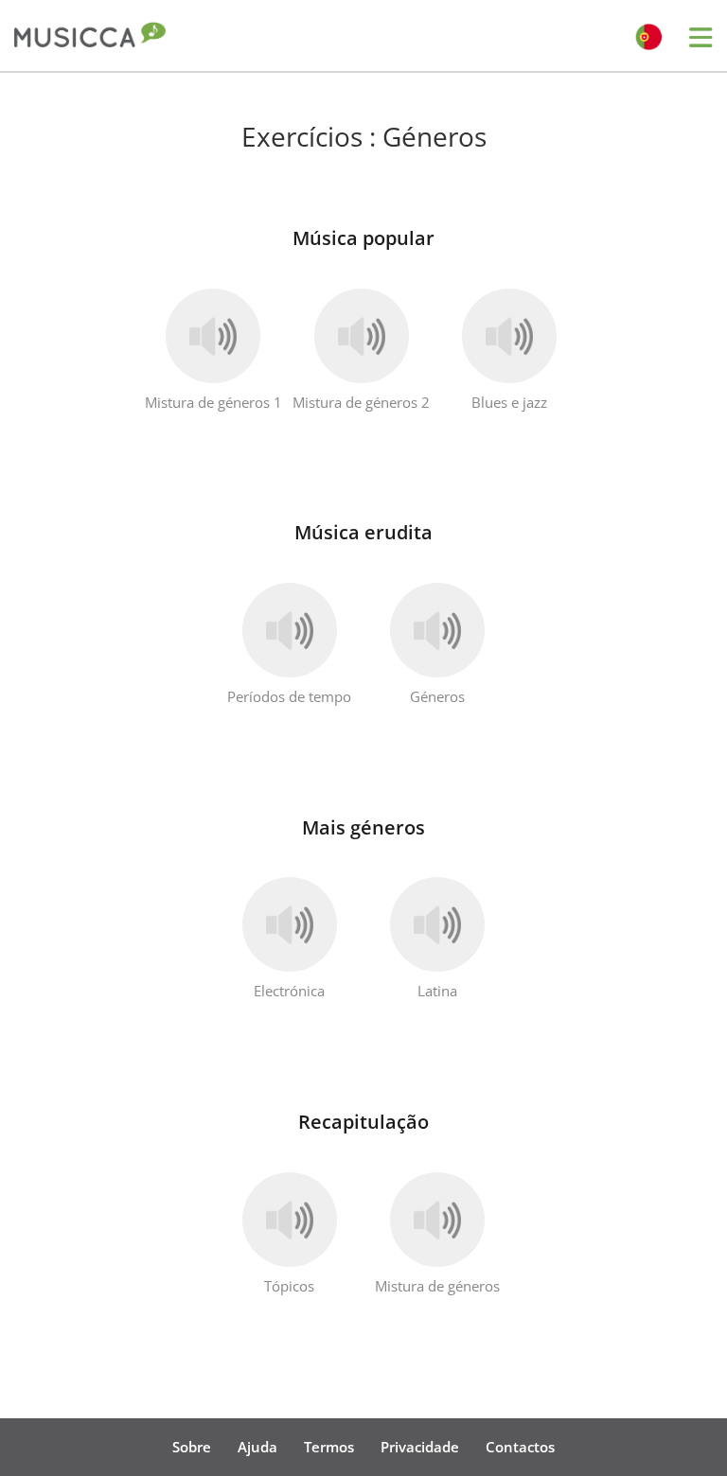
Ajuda (257, 1446)
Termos (329, 1446)
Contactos (520, 1446)
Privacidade (420, 1446)
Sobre (191, 1446)
